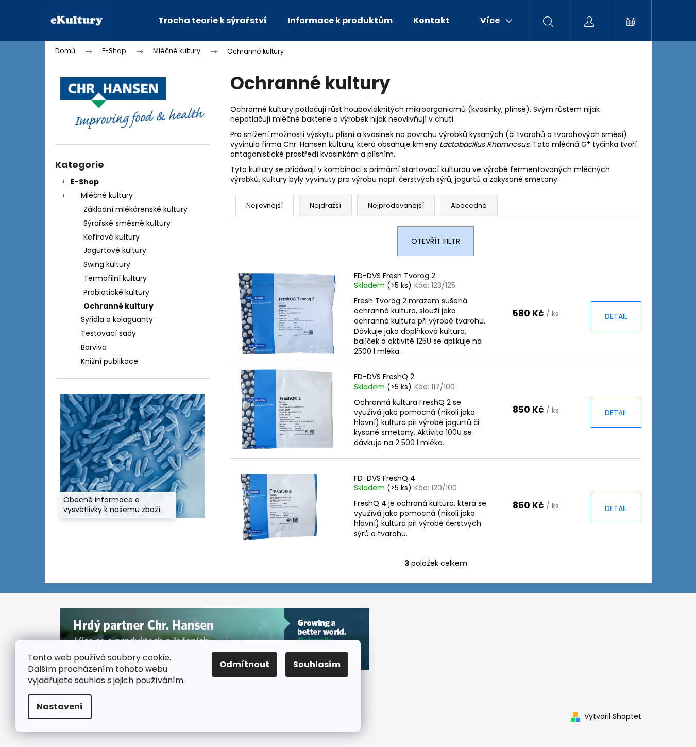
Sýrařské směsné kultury (127, 223)
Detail (616, 316)
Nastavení (60, 706)
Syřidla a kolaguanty (117, 319)
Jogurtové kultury (114, 250)
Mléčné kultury (107, 195)
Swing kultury (106, 264)
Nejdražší (325, 205)
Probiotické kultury (116, 292)
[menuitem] (212, 20)
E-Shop (85, 182)
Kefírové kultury (111, 237)
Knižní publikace (109, 361)
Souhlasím (317, 664)
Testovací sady (108, 333)
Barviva (94, 347)
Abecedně (469, 205)
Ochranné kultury (118, 306)
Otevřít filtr (435, 241)
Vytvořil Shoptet (612, 716)
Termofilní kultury (115, 278)
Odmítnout (244, 664)
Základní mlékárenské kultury (135, 209)
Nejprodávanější (396, 205)
